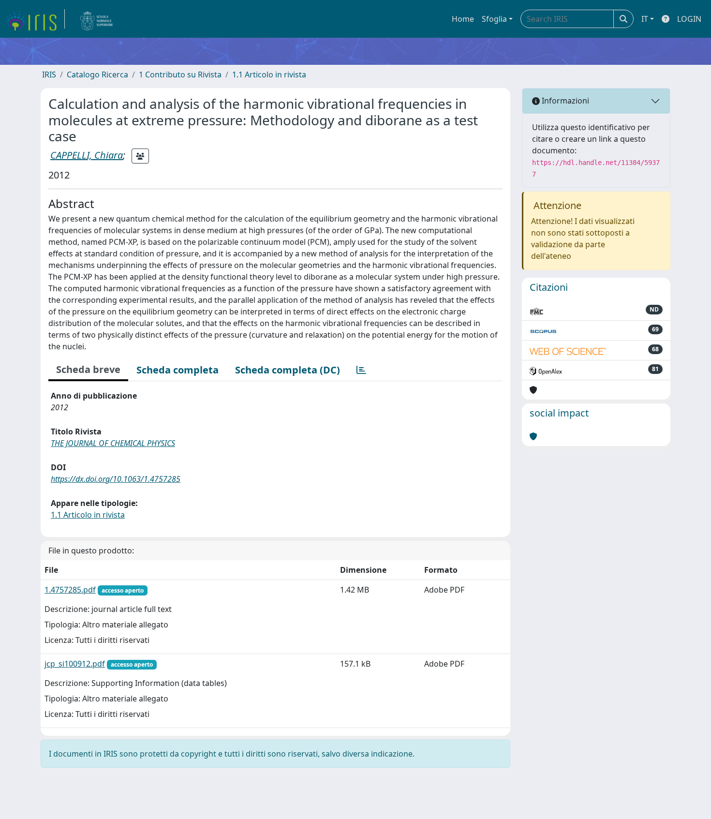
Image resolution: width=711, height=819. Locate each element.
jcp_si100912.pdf (74, 663)
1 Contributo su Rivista (180, 74)
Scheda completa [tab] (177, 369)
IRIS (49, 74)
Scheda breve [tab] (88, 369)
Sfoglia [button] (494, 19)
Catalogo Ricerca (97, 74)
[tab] (361, 370)
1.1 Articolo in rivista (269, 74)
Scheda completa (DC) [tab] (287, 369)
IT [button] (644, 19)
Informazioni (564, 100)
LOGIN (689, 19)
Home (463, 19)
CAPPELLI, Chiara (86, 155)
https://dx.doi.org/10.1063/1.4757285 (115, 479)
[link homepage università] (97, 19)
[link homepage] (35, 19)
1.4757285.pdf (70, 589)
